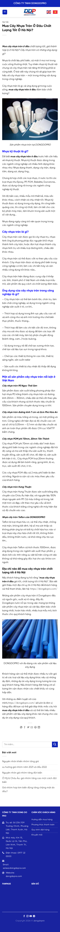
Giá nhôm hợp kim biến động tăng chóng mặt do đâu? (28, 789)
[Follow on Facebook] (24, 916)
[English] (48, 12)
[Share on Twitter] (28, 727)
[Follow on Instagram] (27, 916)
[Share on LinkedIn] (39, 727)
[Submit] (55, 744)
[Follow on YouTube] (31, 916)
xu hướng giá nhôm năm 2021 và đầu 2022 (24, 767)
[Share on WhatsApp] (21, 727)
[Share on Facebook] (24, 727)
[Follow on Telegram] (34, 916)
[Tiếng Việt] (55, 12)
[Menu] (4, 12)
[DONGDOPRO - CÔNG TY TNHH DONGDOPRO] (30, 12)
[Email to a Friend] (32, 727)
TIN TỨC (5, 22)
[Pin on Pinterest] (35, 727)
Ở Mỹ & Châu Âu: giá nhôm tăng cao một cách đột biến (29, 780)
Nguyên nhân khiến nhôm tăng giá (20, 761)
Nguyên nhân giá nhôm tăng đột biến (22, 773)
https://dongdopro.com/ (43, 589)
